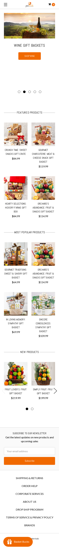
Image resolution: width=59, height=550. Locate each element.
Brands (29, 525)
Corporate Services (30, 493)
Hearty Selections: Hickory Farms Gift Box (15, 207)
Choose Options (16, 142)
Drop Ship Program (29, 509)
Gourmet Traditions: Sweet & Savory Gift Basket (15, 273)
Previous (3, 391)
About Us (29, 501)
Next (55, 391)
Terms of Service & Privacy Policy (29, 517)
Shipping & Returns (29, 478)
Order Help (30, 485)
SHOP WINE (29, 56)
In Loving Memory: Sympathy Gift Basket (15, 323)
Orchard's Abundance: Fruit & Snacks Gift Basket (43, 207)
